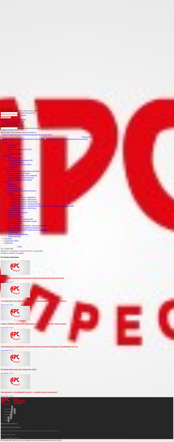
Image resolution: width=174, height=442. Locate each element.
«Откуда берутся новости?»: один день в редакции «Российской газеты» (34, 301)
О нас (6, 143)
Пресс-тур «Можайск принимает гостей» (22, 221)
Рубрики (7, 182)
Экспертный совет (14, 236)
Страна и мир (13, 167)
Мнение (11, 193)
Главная (20, 253)
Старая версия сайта (15, 154)
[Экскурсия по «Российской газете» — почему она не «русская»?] (15, 388)
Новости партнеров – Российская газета (26, 204)
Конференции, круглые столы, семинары (22, 175)
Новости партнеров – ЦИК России (24, 208)
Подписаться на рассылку (10, 427)
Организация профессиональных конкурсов (23, 171)
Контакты (11, 151)
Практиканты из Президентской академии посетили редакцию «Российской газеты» (39, 346)
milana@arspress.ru (12, 438)
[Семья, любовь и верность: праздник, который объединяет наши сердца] (15, 320)
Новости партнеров (15, 195)
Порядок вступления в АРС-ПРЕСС (20, 149)
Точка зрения (13, 232)
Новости (7, 156)
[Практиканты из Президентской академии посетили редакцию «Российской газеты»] (15, 343)
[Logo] (22, 139)
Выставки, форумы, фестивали (19, 173)
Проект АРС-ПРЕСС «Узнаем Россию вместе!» (24, 228)
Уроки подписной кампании (18, 234)
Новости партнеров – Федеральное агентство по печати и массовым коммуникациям (42, 206)
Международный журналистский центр (22, 191)
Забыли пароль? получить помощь (13, 119)
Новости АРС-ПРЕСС (15, 158)
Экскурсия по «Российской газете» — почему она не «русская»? (29, 392)
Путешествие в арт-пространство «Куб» (19, 369)
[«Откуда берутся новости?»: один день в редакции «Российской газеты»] (15, 297)
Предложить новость (9, 423)
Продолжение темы (15, 223)
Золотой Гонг (13, 186)
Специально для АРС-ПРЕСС (22, 164)
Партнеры (8, 239)
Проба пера (12, 184)
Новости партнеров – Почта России (24, 202)
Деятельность (9, 169)
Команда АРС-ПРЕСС (15, 188)
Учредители (12, 145)
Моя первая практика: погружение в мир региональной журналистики (32, 278)
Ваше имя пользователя (26, 113)
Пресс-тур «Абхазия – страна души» (20, 219)
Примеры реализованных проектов (21, 178)
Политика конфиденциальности (12, 122)
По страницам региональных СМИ (20, 160)
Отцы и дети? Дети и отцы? (18, 212)
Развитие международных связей (20, 180)
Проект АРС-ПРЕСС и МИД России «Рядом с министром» (28, 230)
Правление (12, 147)
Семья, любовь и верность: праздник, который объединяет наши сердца (33, 324)
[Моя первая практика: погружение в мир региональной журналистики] (15, 274)
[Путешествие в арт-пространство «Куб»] (15, 365)
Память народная (14, 215)
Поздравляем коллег (15, 217)
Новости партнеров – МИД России (24, 199)
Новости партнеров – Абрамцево (24, 197)
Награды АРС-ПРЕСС (11, 241)
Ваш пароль (21, 115)
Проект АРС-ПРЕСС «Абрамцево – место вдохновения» (27, 225)
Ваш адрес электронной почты (28, 128)
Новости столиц (17, 162)
